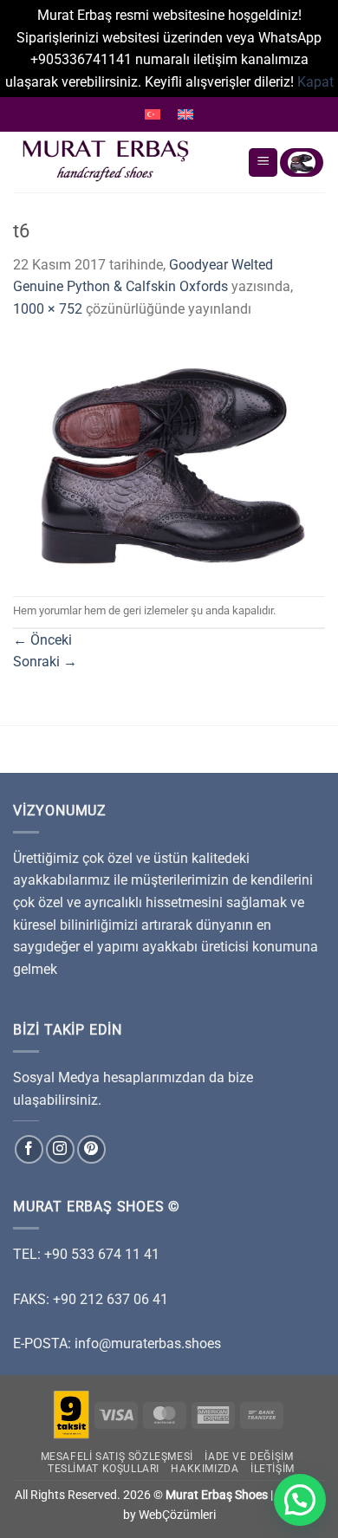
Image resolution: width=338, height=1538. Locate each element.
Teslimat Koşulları (103, 1469)
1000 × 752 (47, 309)
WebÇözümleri (177, 1515)
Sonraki (45, 661)
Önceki (42, 640)
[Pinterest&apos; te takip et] (91, 1149)
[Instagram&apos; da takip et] (60, 1149)
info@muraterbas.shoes (148, 1343)
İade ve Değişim (249, 1456)
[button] (300, 1500)
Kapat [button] (315, 82)
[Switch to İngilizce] (185, 114)
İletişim (272, 1469)
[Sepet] (301, 162)
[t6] (169, 457)
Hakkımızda (204, 1469)
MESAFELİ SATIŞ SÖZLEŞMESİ (117, 1456)
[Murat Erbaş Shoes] (123, 162)
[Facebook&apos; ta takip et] (29, 1149)
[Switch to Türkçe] (152, 114)
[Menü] (263, 162)
